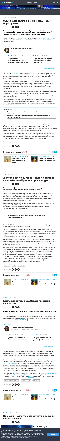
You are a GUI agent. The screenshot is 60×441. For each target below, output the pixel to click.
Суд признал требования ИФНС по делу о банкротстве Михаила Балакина (43, 339)
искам (30, 375)
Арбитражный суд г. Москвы (18, 329)
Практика (11, 55)
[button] (13, 27)
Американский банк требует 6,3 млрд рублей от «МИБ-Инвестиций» (42, 60)
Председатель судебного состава (36, 329)
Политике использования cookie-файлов (12, 439)
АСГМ (5, 316)
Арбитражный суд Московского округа (21, 51)
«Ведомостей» (35, 360)
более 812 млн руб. (47, 375)
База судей (7, 46)
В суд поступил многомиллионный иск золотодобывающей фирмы (18, 60)
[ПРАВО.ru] (7, 2)
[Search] (54, 2)
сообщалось (9, 367)
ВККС (14, 265)
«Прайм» (15, 73)
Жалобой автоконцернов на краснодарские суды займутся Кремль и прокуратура (28, 116)
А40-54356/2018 (22, 320)
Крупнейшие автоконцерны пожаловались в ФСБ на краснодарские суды (26, 216)
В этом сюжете (9, 109)
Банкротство (27, 380)
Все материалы (49, 68)
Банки (24, 142)
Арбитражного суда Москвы (46, 38)
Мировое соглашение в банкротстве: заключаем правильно (17, 339)
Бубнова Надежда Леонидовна (22, 327)
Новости (22, 265)
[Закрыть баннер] (31, 426)
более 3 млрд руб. (19, 375)
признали (31, 376)
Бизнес (7, 265)
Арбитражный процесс (12, 142)
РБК (45, 203)
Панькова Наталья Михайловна (22, 48)
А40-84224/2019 (21, 38)
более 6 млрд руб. (49, 373)
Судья (34, 51)
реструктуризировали (10, 363)
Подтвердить (53, 434)
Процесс (35, 334)
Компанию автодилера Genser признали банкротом (25, 112)
